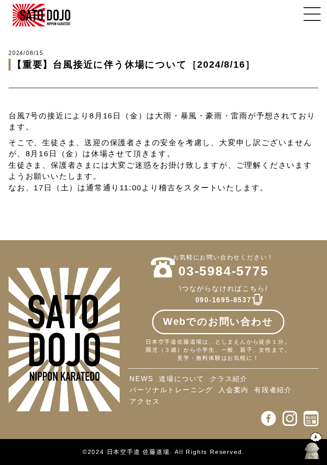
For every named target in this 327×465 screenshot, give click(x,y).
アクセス (144, 401)
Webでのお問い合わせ (218, 321)
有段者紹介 (273, 389)
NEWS (141, 378)
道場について (181, 378)
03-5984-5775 (223, 271)
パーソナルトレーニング (171, 389)
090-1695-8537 (223, 300)
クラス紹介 (229, 378)
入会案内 (233, 389)
